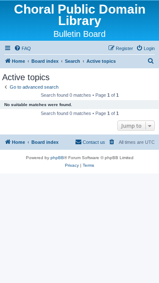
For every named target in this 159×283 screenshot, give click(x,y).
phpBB (57, 157)
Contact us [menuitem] (94, 142)
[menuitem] (22, 48)
